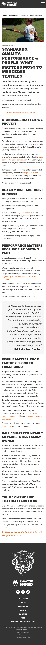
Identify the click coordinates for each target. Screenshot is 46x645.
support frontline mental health (19, 415)
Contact (23, 614)
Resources (23, 606)
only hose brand (23, 212)
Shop (23, 617)
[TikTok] (28, 593)
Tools (23, 602)
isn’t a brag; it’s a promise (20, 278)
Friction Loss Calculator (23, 621)
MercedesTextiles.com (23, 638)
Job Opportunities (23, 632)
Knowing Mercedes (9, 45)
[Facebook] (18, 593)
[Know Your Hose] (9, 4)
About (23, 610)
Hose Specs (23, 598)
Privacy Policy (23, 635)
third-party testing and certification (23, 158)
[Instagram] (23, 593)
